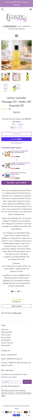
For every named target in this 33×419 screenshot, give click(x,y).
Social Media (5, 340)
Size (13, 124)
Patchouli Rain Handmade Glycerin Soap (18, 173)
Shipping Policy (6, 332)
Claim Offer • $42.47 (16, 183)
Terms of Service (7, 343)
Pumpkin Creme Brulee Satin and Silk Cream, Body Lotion (20, 163)
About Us (4, 329)
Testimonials (5, 345)
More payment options (16, 143)
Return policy (6, 335)
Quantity (20, 124)
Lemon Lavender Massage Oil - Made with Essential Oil (19, 151)
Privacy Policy (6, 337)
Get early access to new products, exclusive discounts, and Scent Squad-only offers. (16, 393)
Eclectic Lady (18, 406)
